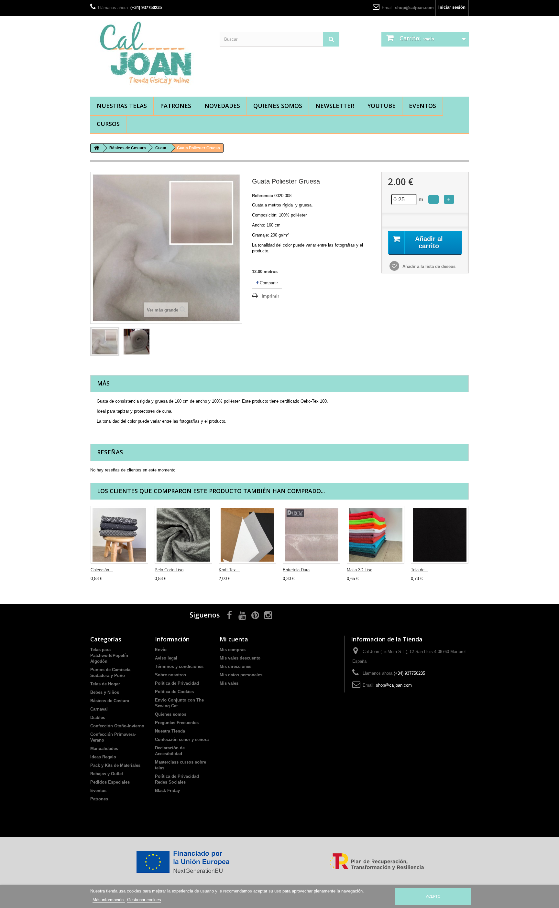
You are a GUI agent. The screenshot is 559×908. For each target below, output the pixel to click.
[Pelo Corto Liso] (183, 535)
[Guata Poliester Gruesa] (105, 341)
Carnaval (99, 709)
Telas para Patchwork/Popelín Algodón (109, 655)
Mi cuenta (234, 639)
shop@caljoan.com (414, 7)
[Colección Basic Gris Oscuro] (119, 535)
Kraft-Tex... (229, 569)
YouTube (381, 106)
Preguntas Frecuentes (177, 722)
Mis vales (229, 683)
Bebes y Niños (104, 692)
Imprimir (270, 296)
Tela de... (419, 569)
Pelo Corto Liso (169, 569)
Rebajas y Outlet (106, 773)
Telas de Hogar (105, 683)
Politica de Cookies (174, 691)
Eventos (422, 106)
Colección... (102, 569)
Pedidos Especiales (110, 782)
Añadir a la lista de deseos (428, 266)
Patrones (175, 106)
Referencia (262, 195)
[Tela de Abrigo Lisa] (439, 535)
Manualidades (104, 748)
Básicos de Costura (109, 700)
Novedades (222, 106)
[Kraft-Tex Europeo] (247, 535)
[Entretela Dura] (311, 535)
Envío (161, 649)
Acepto (433, 896)
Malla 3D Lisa (359, 569)
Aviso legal (166, 658)
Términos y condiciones (179, 666)
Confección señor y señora (182, 739)
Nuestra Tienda (170, 731)
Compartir (268, 282)
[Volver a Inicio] (97, 148)
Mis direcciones (235, 666)
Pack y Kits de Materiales (115, 765)
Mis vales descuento (240, 658)
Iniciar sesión (452, 7)
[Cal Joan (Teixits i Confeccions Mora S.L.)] (150, 55)
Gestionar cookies (144, 899)
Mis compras (233, 649)
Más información (109, 899)
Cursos (108, 124)
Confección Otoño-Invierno (117, 725)
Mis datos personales (241, 674)
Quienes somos (277, 106)
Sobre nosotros (170, 674)
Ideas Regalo (103, 757)
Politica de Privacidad (177, 683)
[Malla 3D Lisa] (375, 535)
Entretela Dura (296, 569)
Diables (97, 717)
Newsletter (334, 106)
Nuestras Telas (122, 106)
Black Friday (167, 790)
